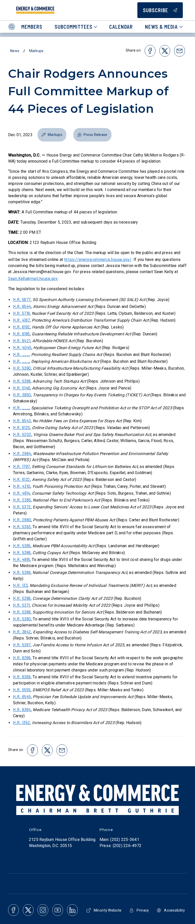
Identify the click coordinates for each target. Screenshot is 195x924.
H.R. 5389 (22, 572)
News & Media (161, 27)
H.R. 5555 (22, 689)
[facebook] (13, 910)
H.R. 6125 (21, 427)
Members (31, 27)
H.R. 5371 (21, 605)
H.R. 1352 (21, 722)
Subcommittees (73, 27)
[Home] (35, 10)
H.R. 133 (20, 585)
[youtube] (57, 910)
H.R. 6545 (22, 696)
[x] (28, 910)
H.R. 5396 (22, 598)
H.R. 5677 (22, 299)
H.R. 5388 (22, 612)
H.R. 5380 (22, 618)
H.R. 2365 (22, 500)
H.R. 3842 (22, 631)
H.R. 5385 (22, 545)
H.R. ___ (21, 354)
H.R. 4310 (21, 486)
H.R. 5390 (22, 368)
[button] (52, 135)
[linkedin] (72, 910)
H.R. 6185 (21, 333)
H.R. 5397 (22, 644)
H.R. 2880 (22, 519)
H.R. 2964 (22, 453)
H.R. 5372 (22, 506)
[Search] (11, 27)
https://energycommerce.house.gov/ (98, 259)
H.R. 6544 (22, 306)
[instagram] (43, 910)
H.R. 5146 (21, 387)
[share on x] (164, 51)
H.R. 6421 (21, 340)
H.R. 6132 (21, 479)
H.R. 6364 (22, 709)
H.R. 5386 (22, 552)
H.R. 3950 (22, 394)
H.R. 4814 (21, 493)
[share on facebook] (150, 51)
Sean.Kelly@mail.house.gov (33, 278)
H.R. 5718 (21, 313)
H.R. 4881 (21, 559)
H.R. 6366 (22, 657)
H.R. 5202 (22, 434)
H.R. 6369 (22, 676)
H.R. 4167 (21, 320)
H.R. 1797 (21, 466)
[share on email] (179, 51)
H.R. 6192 (21, 327)
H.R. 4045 (22, 347)
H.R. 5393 (22, 526)
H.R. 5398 (22, 381)
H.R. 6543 (22, 420)
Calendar (121, 27)
